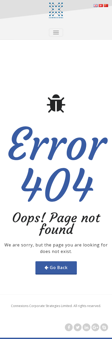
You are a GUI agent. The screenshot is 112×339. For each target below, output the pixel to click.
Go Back (59, 267)
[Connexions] (56, 10)
